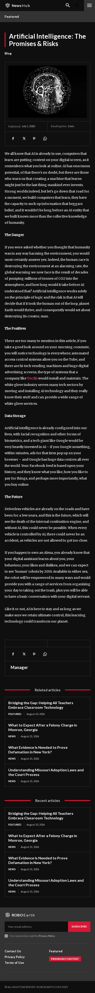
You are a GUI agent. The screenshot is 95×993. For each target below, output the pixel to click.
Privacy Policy (47, 935)
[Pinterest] (34, 138)
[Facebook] (13, 138)
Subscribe (79, 926)
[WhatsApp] (44, 138)
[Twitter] (23, 138)
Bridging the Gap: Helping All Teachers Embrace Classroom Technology (40, 704)
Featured (14, 713)
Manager (19, 667)
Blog (8, 53)
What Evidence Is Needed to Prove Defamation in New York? (38, 749)
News (12, 736)
